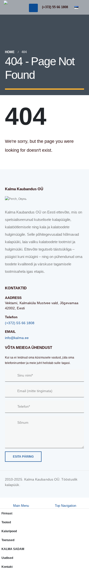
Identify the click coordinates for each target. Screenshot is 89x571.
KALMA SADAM (12, 548)
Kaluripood (9, 531)
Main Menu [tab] (21, 506)
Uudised (7, 557)
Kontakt (7, 566)
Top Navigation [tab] (65, 506)
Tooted (6, 522)
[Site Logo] (10, 7)
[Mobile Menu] (33, 8)
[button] (2, 500)
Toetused (7, 540)
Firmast (6, 513)
